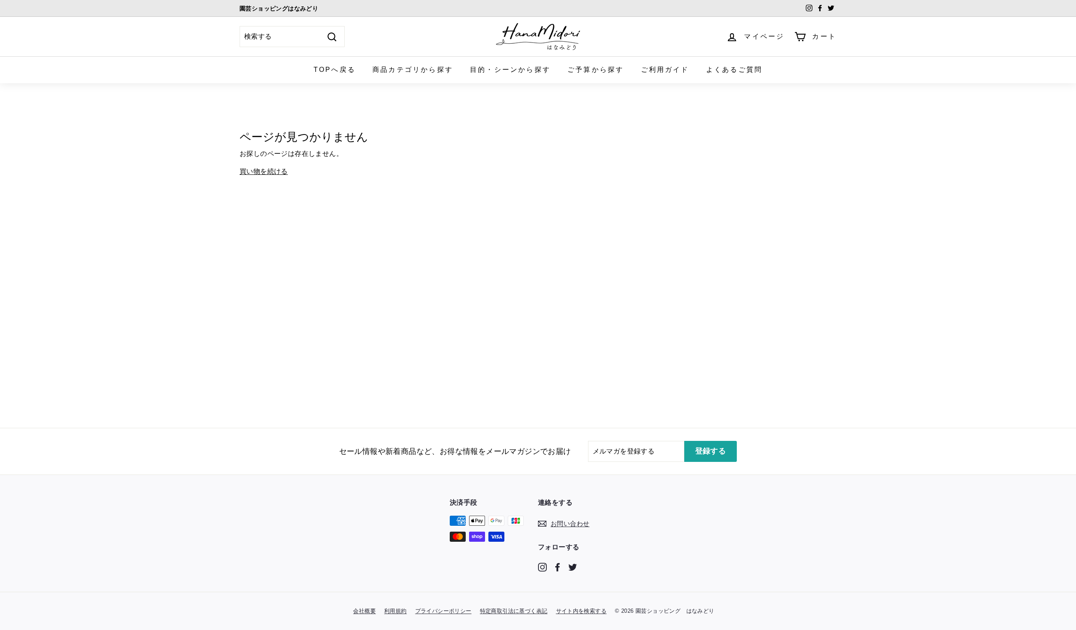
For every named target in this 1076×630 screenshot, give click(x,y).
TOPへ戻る (335, 69)
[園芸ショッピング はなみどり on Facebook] (557, 566)
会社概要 (364, 611)
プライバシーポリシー (443, 611)
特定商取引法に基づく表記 (514, 611)
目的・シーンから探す (510, 69)
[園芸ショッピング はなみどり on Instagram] (542, 566)
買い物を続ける (264, 171)
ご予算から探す (595, 69)
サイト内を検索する (581, 611)
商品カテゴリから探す (412, 69)
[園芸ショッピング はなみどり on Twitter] (572, 566)
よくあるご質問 (734, 69)
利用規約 (395, 611)
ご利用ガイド (665, 69)
